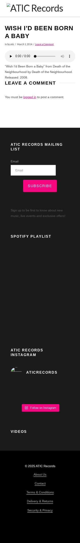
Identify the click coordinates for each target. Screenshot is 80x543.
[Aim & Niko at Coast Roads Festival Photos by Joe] (40, 392)
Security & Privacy (40, 510)
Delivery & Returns (40, 501)
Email (14, 161)
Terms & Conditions (40, 492)
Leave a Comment (44, 44)
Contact (40, 483)
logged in (29, 97)
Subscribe (40, 185)
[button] (70, 8)
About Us (40, 474)
